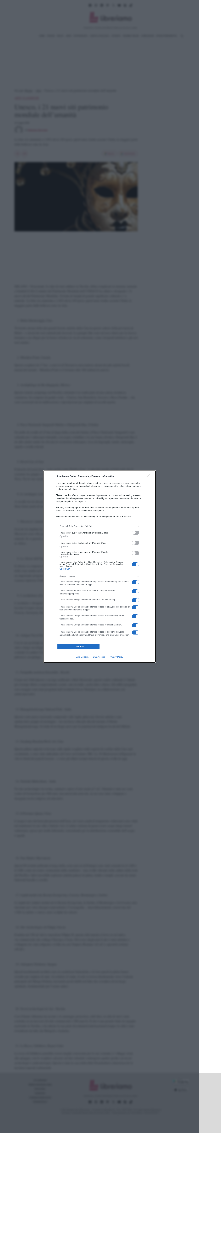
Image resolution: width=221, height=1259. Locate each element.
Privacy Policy (116, 657)
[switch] (135, 533)
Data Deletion (82, 657)
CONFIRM (78, 646)
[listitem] (99, 526)
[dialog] (99, 566)
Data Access (99, 657)
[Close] (150, 476)
